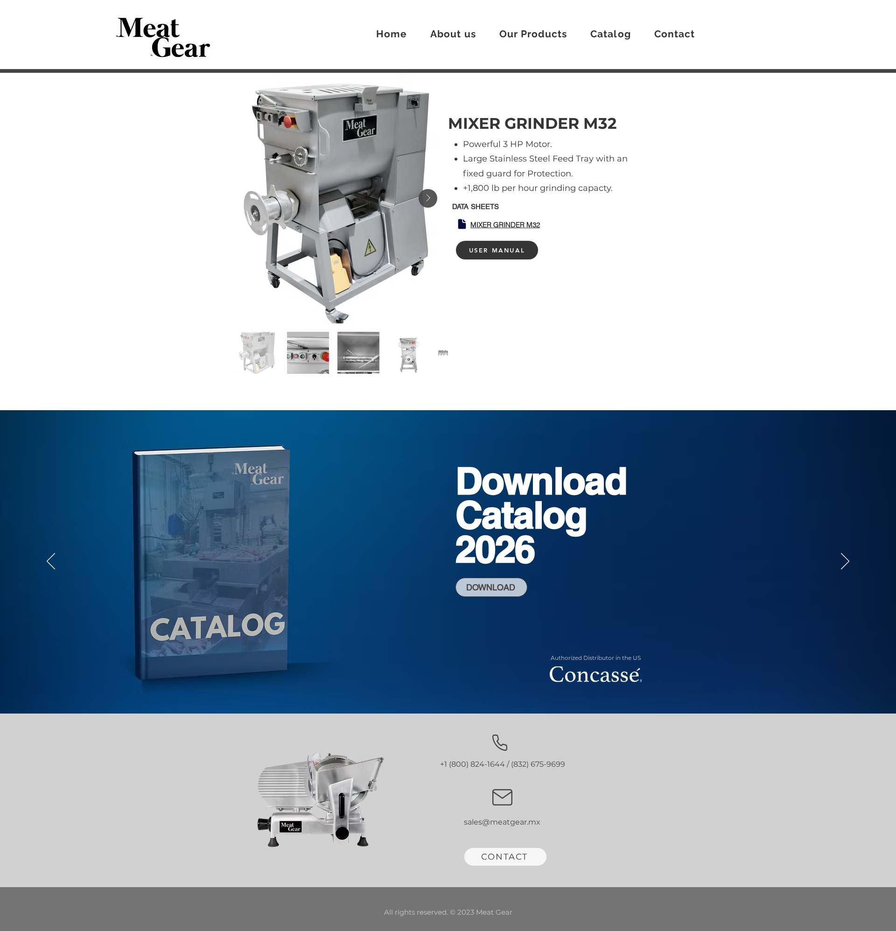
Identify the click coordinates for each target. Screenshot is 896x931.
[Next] (845, 562)
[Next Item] (428, 198)
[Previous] (51, 562)
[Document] (462, 224)
